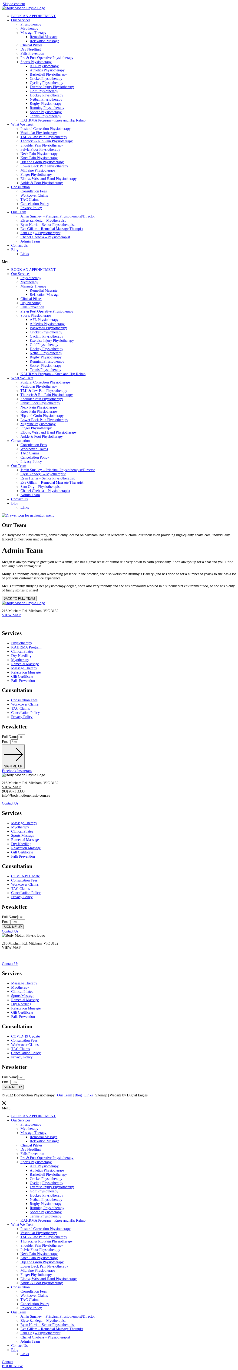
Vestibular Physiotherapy (38, 133)
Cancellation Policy (34, 204)
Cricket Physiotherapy (46, 78)
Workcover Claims (34, 195)
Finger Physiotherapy (36, 174)
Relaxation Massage (44, 41)
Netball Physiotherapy (46, 99)
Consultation (20, 187)
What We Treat (22, 124)
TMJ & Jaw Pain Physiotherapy (43, 137)
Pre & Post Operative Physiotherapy (46, 58)
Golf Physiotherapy (44, 91)
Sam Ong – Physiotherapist (40, 233)
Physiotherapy (30, 24)
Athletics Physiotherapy (47, 70)
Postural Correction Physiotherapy (45, 129)
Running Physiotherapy (47, 108)
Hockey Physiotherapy (46, 95)
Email (6, 742)
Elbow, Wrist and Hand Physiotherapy (48, 179)
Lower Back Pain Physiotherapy (44, 166)
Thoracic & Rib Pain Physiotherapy (46, 141)
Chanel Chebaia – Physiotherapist (45, 237)
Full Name (9, 737)
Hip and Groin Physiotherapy (42, 162)
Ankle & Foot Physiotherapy (41, 183)
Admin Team (30, 241)
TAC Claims (29, 199)
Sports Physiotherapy (36, 62)
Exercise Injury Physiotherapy (52, 87)
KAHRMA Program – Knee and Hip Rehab (53, 120)
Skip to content (14, 4)
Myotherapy (29, 28)
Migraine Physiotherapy (38, 170)
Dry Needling (30, 49)
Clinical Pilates (31, 45)
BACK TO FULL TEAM (19, 598)
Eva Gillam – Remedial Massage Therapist (51, 229)
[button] (119, 262)
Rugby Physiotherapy (46, 103)
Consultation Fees (33, 191)
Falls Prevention (32, 53)
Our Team (18, 212)
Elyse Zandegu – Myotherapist (43, 220)
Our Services (20, 20)
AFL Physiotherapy (44, 66)
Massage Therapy (33, 33)
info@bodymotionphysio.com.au (26, 623)
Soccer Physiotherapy (46, 112)
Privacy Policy (31, 208)
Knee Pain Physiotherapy (39, 158)
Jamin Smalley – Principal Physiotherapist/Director (57, 216)
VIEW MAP (11, 615)
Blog (14, 250)
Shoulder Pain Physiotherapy (41, 145)
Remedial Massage (43, 37)
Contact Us (19, 245)
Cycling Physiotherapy (46, 83)
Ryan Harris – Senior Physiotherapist (47, 225)
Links (24, 254)
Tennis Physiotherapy (45, 116)
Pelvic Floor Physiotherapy (40, 149)
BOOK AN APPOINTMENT (33, 16)
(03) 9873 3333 (13, 619)
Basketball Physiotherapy (48, 74)
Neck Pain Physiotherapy (39, 154)
